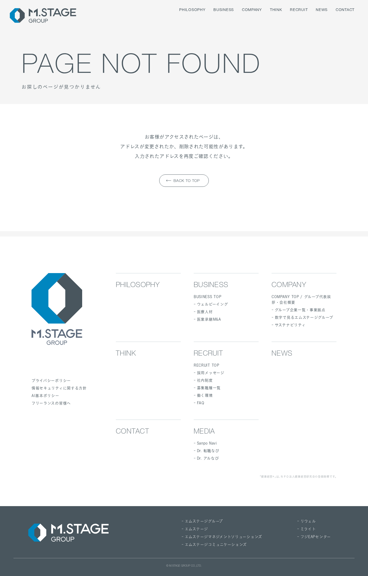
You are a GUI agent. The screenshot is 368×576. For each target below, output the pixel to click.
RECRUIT (299, 10)
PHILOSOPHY (192, 10)
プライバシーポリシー (51, 380)
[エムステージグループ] (43, 15)
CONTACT (345, 10)
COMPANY (252, 10)
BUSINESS (223, 10)
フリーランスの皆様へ (51, 403)
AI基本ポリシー (45, 395)
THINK (276, 10)
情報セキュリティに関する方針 (59, 388)
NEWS (322, 10)
